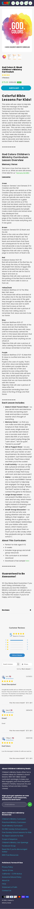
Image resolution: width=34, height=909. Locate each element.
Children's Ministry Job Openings (15, 842)
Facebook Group (9, 846)
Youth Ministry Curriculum (12, 826)
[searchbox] (9, 664)
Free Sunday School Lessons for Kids (16, 832)
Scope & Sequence (9, 839)
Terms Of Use (7, 870)
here (27, 561)
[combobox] (24, 669)
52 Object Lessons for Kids (12, 836)
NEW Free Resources (10, 855)
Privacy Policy (7, 867)
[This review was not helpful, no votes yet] (30, 703)
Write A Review (17, 655)
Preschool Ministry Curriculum (14, 822)
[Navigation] (30, 3)
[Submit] (30, 804)
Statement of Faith (9, 887)
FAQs (4, 884)
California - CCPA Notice (12, 874)
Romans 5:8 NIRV (22, 173)
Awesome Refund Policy (11, 877)
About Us (5, 880)
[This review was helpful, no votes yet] (27, 703)
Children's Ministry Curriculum (14, 819)
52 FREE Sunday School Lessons (14, 829)
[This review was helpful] (27, 758)
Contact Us (6, 890)
